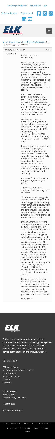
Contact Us (7, 382)
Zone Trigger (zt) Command (33, 42)
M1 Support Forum (13, 42)
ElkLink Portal (27, 13)
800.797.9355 (35, 5)
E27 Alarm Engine (10, 367)
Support (6, 379)
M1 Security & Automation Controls (18, 370)
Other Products (9, 373)
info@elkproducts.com (17, 5)
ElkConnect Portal (9, 13)
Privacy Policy (12, 428)
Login (45, 5)
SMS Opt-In (25, 428)
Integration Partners (11, 376)
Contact (27, 431)
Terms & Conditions (40, 428)
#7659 (48, 50)
